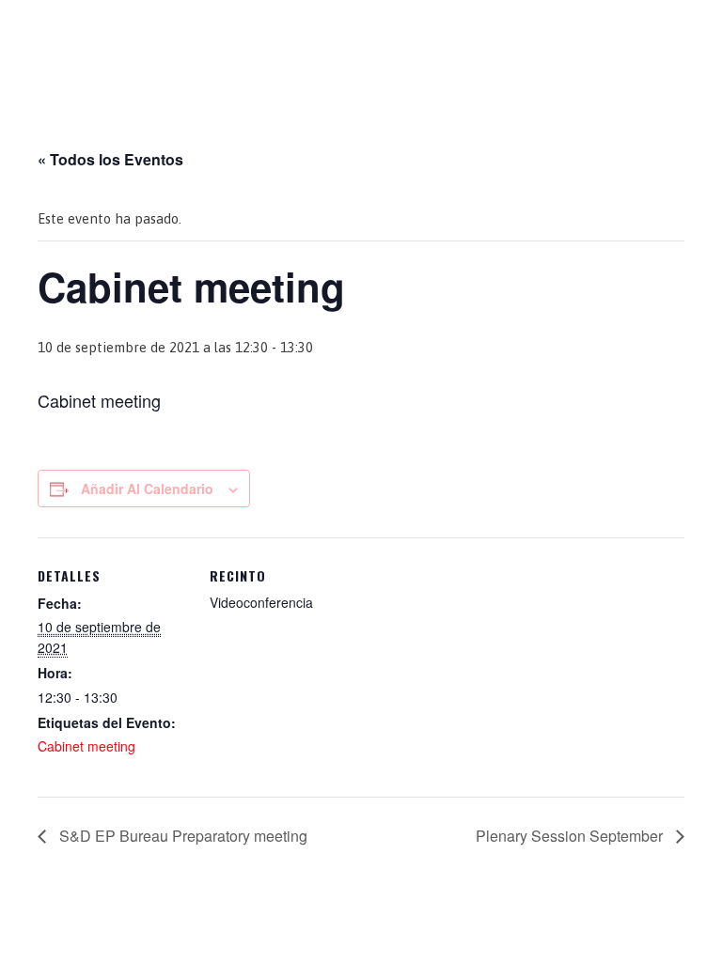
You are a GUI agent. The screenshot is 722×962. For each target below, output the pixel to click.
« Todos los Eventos (110, 159)
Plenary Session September (571, 835)
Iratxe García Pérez (361, 31)
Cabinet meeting (86, 746)
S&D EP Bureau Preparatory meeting (181, 835)
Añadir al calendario (147, 488)
